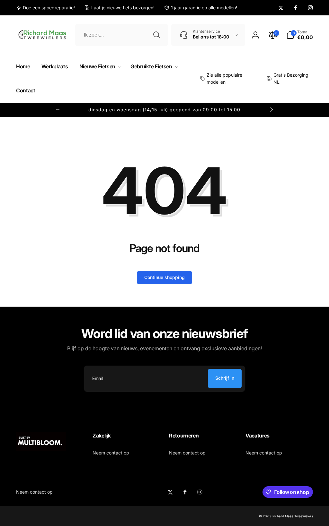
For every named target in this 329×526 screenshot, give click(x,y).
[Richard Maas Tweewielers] (41, 449)
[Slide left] (58, 109)
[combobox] (121, 35)
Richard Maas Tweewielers (292, 516)
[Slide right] (271, 109)
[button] (299, 35)
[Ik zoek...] (156, 35)
